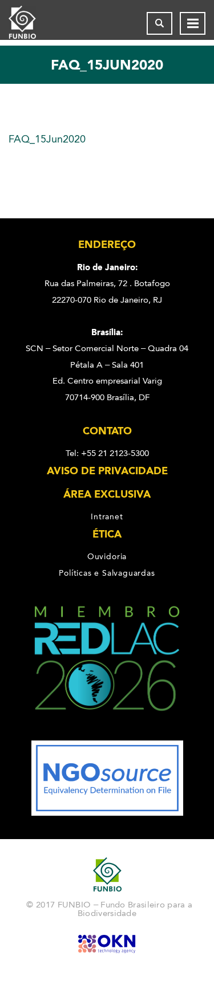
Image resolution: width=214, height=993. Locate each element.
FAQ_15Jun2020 (47, 139)
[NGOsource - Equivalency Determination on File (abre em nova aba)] (107, 812)
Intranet (107, 516)
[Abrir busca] (159, 23)
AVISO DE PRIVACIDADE (107, 471)
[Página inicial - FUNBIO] (31, 23)
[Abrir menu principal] (192, 23)
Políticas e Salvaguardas (107, 572)
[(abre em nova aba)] (107, 732)
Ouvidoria (107, 556)
